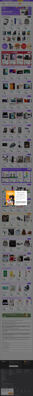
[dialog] (16, 198)
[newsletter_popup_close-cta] (26, 191)
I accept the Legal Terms (22, 196)
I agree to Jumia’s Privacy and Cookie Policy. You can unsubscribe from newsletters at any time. (21, 197)
